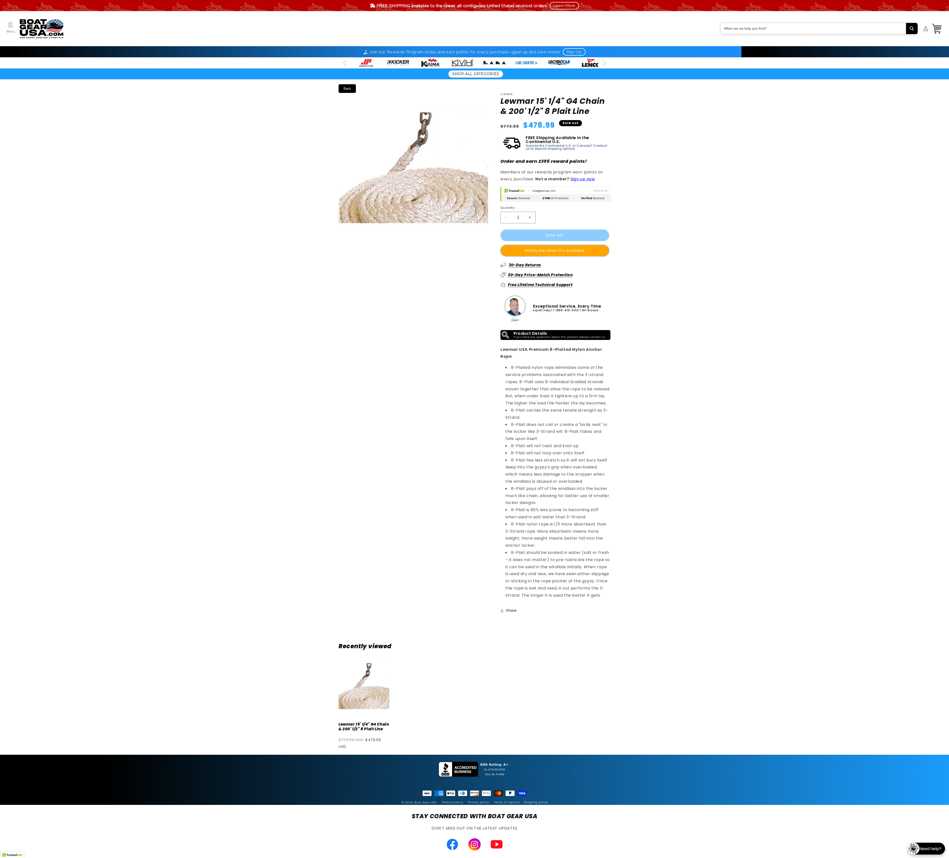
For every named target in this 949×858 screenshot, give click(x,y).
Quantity (507, 207)
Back (347, 88)
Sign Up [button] (574, 52)
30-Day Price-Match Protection (540, 274)
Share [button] (511, 610)
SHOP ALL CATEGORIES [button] (475, 74)
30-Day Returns (525, 265)
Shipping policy (536, 802)
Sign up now (582, 179)
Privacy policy (478, 802)
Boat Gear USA (425, 802)
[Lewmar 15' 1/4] (364, 686)
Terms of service (506, 802)
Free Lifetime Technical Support (540, 284)
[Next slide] (604, 63)
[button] (909, 5)
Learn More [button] (564, 5)
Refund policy (452, 802)
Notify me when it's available (555, 250)
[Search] (912, 28)
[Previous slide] (345, 63)
